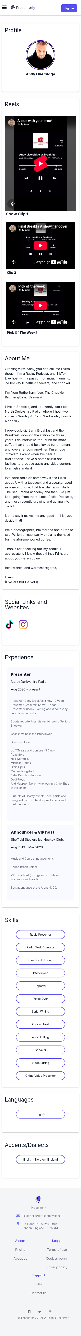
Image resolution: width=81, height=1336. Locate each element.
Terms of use (57, 1250)
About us (20, 1258)
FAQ (38, 1284)
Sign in (69, 8)
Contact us (38, 1293)
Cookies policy (57, 1258)
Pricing (20, 1250)
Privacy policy (56, 1267)
